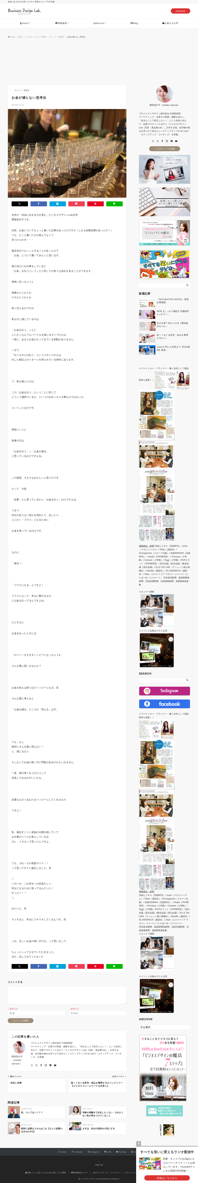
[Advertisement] (99, 61)
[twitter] (158, 141)
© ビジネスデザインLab (89, 1179)
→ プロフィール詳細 (164, 148)
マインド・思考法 (21, 90)
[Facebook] (162, 141)
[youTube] (176, 141)
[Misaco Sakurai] (154, 1129)
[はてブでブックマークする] (58, 203)
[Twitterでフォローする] (36, 1065)
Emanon (116, 1179)
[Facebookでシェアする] (38, 203)
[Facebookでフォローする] (41, 1065)
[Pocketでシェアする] (76, 203)
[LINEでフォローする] (50, 1065)
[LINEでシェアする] (114, 203)
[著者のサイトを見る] (32, 1065)
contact (180, 11)
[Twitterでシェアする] (20, 203)
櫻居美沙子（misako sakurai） (17, 1060)
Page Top (99, 1165)
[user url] (153, 141)
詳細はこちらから (167, 1177)
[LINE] (171, 141)
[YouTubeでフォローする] (55, 1065)
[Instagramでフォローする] (46, 1065)
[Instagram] (167, 141)
